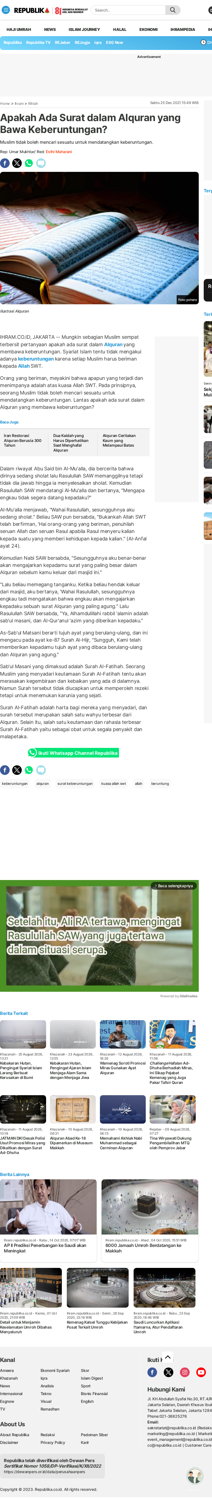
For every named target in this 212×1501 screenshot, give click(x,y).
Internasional (11, 1393)
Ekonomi (148, 29)
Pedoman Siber (94, 1434)
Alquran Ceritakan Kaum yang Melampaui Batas (119, 440)
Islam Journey (84, 29)
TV (2, 1409)
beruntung (160, 783)
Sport (86, 1385)
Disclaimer (9, 1442)
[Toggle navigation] (6, 10)
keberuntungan (36, 359)
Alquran (113, 344)
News (50, 29)
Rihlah (33, 103)
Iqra (44, 1378)
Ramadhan (50, 1409)
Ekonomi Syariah (55, 1370)
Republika (13, 42)
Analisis (47, 1385)
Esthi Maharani (59, 151)
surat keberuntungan (74, 783)
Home (5, 103)
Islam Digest (92, 1378)
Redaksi (48, 1434)
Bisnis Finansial (94, 1393)
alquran (42, 783)
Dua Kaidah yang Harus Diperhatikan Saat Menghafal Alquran (71, 442)
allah (138, 783)
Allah (24, 366)
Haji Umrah (19, 29)
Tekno (46, 1393)
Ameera (7, 1370)
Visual (46, 1401)
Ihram (19, 103)
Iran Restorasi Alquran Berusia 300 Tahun (22, 440)
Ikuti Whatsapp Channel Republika (77, 753)
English (87, 1401)
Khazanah (8, 1378)
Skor (85, 1370)
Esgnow (7, 1401)
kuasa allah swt (113, 783)
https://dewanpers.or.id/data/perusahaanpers (44, 1471)
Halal (119, 29)
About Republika (14, 1434)
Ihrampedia (183, 29)
